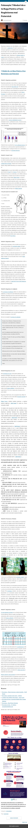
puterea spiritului (10, 388)
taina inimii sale (15, 86)
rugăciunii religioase (15, 150)
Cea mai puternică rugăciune (7, 612)
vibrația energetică (21, 670)
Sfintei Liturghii (18, 188)
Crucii (9, 172)
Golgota (14, 172)
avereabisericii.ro (20, 646)
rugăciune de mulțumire (15, 317)
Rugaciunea (10, 703)
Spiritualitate (9, 811)
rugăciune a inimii (20, 577)
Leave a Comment (14, 818)
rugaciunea (6, 813)
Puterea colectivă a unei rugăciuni (8, 674)
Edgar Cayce (4, 401)
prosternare (9, 591)
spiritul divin (10, 48)
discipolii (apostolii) (21, 396)
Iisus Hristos (12, 235)
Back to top (24, 822)
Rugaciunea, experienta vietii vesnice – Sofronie (12, 695)
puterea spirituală (9, 618)
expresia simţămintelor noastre (15, 120)
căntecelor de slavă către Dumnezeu (18, 281)
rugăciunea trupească (5, 556)
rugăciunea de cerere (7, 373)
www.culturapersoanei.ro (20, 145)
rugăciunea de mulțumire (8, 291)
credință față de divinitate (6, 163)
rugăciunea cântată (16, 246)
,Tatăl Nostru (18, 456)
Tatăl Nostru (13, 403)
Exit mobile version (14, 826)
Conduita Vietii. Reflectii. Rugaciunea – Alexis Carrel (13, 697)
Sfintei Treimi (16, 177)
